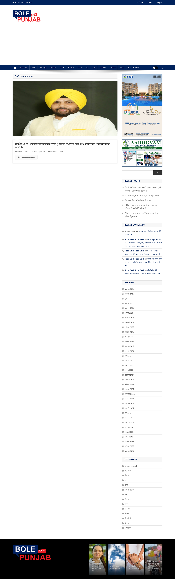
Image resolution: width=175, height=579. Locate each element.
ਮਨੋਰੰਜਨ (113, 68)
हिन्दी (150, 3)
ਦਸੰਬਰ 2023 (129, 442)
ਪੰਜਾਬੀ (141, 3)
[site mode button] (155, 67)
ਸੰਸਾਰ (62, 68)
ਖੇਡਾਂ (87, 68)
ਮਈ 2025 (128, 361)
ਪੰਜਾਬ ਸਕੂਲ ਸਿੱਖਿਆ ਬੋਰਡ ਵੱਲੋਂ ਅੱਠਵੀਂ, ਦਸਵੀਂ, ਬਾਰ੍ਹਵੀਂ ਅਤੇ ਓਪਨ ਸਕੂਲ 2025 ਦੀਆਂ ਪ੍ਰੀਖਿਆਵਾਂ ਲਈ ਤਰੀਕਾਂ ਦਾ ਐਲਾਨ (143, 242)
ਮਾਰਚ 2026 (129, 313)
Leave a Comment (57, 152)
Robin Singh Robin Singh (134, 239)
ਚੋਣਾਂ (94, 68)
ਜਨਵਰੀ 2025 (129, 380)
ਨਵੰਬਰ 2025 (129, 332)
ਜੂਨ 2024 (128, 413)
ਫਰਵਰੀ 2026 (129, 318)
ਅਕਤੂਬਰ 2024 (130, 394)
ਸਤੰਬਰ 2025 (129, 341)
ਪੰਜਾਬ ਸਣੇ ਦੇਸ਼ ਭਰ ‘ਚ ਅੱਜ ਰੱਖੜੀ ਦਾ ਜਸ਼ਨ (138, 200)
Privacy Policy (133, 68)
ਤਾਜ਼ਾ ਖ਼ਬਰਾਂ (23, 68)
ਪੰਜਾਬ (33, 68)
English (159, 3)
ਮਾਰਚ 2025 (129, 370)
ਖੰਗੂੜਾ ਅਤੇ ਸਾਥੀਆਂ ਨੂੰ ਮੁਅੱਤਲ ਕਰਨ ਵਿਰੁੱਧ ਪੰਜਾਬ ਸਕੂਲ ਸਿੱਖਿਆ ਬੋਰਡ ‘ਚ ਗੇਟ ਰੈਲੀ (143, 262)
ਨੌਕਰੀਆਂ (103, 68)
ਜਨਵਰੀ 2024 (129, 437)
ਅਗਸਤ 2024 (129, 403)
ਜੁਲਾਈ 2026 (129, 294)
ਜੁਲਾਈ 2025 (129, 351)
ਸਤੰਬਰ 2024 (129, 399)
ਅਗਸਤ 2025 (129, 346)
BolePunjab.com (39, 152)
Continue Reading (27, 157)
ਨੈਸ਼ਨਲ (127, 514)
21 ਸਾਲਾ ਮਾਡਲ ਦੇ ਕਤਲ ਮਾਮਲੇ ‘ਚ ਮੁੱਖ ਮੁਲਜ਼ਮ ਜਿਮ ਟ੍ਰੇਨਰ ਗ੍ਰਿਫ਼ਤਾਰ (141, 215)
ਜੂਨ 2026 (128, 299)
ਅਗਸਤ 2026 (129, 289)
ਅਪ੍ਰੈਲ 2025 (129, 365)
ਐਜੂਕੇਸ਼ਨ (71, 68)
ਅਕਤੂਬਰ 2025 (130, 337)
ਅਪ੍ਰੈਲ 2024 (129, 422)
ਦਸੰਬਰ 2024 (129, 384)
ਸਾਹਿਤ (122, 68)
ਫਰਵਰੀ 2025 (129, 375)
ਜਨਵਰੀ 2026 (129, 323)
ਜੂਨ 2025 (128, 356)
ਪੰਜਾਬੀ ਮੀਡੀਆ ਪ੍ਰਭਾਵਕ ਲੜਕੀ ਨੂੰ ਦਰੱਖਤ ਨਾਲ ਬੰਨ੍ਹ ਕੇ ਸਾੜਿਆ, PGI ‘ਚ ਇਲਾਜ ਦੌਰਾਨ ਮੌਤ (143, 189)
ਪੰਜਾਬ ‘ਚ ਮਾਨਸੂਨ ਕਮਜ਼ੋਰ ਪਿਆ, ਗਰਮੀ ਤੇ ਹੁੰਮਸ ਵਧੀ (142, 196)
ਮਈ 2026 (128, 303)
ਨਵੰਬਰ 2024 (129, 389)
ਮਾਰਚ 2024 (129, 427)
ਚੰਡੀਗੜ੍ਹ (43, 68)
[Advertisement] (87, 46)
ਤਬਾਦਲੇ (127, 509)
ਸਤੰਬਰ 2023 (129, 446)
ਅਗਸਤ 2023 (129, 451)
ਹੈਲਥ (80, 68)
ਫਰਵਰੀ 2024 (129, 432)
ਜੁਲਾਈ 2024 (129, 408)
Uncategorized (131, 466)
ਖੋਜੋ (158, 173)
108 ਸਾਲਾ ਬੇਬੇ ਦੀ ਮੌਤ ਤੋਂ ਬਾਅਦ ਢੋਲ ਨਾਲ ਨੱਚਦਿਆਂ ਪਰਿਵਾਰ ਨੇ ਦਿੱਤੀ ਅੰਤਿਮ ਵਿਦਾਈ (141, 206)
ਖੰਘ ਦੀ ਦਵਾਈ (129, 490)
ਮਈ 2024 (128, 418)
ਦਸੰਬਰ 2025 (129, 327)
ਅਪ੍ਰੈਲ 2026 (129, 308)
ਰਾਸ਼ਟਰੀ (53, 68)
